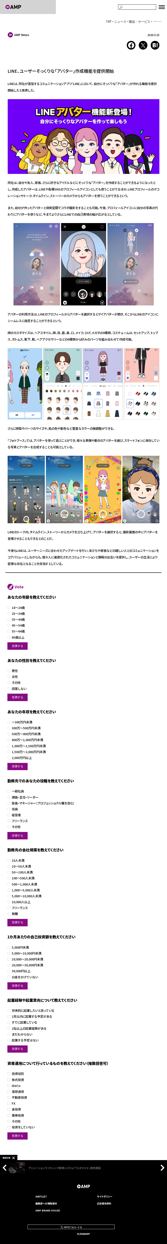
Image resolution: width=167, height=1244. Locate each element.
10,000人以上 (21, 902)
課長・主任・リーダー (25, 797)
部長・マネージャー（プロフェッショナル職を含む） (43, 803)
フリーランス (20, 821)
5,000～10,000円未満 (26, 953)
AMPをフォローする (72, 1227)
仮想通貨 (18, 1092)
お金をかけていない (25, 977)
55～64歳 (18, 631)
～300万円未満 (22, 722)
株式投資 (18, 1080)
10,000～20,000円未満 (27, 959)
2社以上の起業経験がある (29, 1028)
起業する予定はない (25, 1040)
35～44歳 (18, 619)
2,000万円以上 (22, 758)
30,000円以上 (21, 971)
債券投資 (18, 1115)
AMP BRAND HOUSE (47, 1210)
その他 (16, 683)
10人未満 (18, 860)
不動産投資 (19, 1097)
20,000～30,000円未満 (27, 965)
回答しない (19, 689)
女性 (15, 677)
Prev (6, 1168)
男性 (15, 671)
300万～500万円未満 (26, 728)
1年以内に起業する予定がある (32, 1016)
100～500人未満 (23, 878)
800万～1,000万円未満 (27, 740)
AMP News (21, 35)
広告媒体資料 (104, 1203)
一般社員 (18, 791)
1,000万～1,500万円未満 (29, 746)
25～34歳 (18, 614)
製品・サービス (139, 21)
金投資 (16, 1109)
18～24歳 (18, 608)
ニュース (120, 21)
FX (13, 1103)
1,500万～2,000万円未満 (29, 752)
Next (161, 1168)
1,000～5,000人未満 (26, 890)
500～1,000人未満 (24, 884)
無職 (15, 914)
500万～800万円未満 (26, 734)
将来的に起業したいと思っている (33, 1010)
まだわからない (22, 1034)
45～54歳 (18, 625)
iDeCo (16, 1086)
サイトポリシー (104, 1196)
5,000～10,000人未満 (26, 896)
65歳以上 (18, 637)
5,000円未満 (20, 947)
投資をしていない (23, 1127)
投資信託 (18, 1074)
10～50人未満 (21, 866)
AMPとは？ (41, 1196)
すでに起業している (24, 1022)
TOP (109, 21)
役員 (15, 809)
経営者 (16, 815)
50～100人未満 (22, 872)
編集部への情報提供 (46, 1203)
